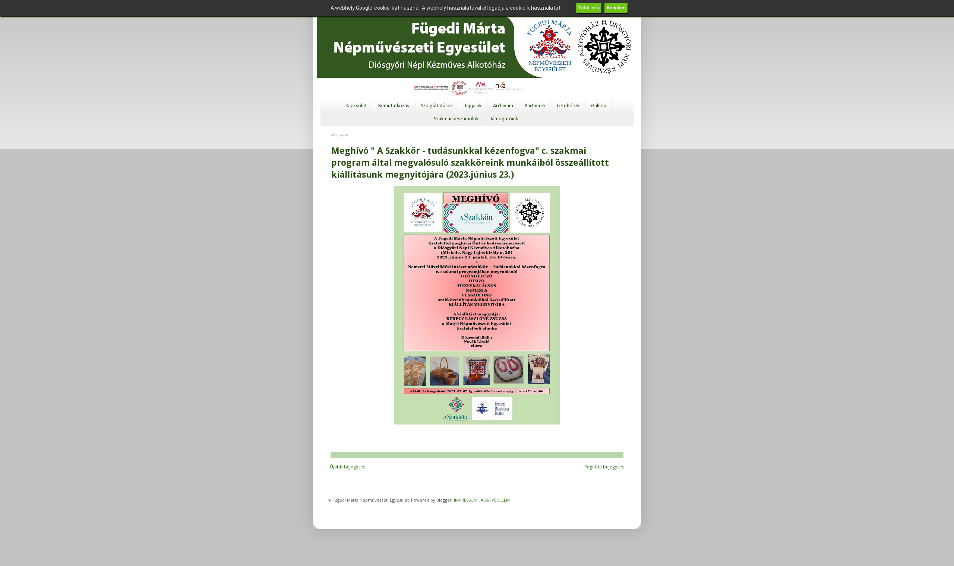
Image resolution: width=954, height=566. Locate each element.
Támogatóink (504, 119)
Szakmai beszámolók (456, 119)
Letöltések (568, 106)
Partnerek (535, 106)
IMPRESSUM (465, 500)
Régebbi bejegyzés (604, 467)
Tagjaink (472, 106)
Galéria (598, 106)
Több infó (588, 7)
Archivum (503, 106)
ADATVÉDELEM (495, 500)
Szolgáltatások (437, 106)
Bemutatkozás (393, 106)
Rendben (616, 7)
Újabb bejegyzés (347, 467)
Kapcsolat (356, 106)
